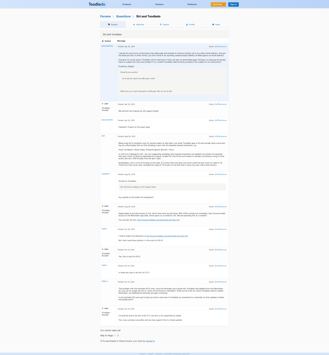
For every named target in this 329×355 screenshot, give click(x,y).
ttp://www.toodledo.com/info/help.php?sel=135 (167, 236)
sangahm (106, 174)
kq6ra (104, 229)
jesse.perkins (107, 46)
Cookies (158, 354)
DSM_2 (105, 281)
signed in (150, 341)
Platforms (192, 4)
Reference (222, 46)
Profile (192, 24)
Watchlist (140, 24)
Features (159, 4)
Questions (123, 16)
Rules (217, 24)
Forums (105, 16)
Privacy (143, 354)
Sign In (233, 4)
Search (166, 24)
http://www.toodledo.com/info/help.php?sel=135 (158, 220)
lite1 (103, 136)
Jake (106, 104)
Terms (150, 354)
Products (126, 4)
